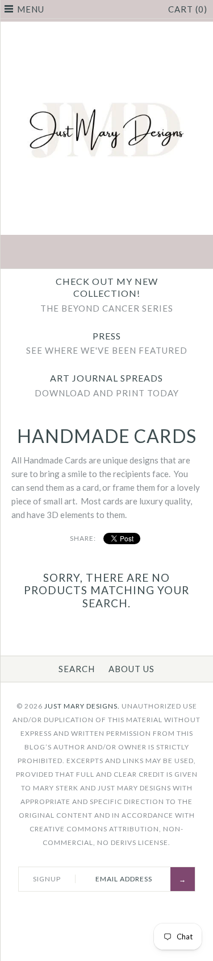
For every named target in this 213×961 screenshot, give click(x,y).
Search (77, 669)
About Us (131, 669)
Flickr (160, 253)
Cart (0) (187, 9)
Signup (47, 879)
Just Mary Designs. (82, 706)
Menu (30, 9)
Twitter (80, 253)
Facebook (53, 253)
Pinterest (106, 253)
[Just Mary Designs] (106, 28)
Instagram (133, 253)
